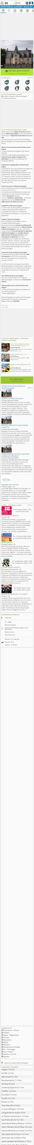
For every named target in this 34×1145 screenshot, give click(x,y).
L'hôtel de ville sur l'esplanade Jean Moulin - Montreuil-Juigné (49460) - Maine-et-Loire (18, 66)
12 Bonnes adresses (9, 98)
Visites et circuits (9, 1054)
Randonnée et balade (11, 1047)
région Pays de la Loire (22, 132)
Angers (7, 1069)
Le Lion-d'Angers (12, 1109)
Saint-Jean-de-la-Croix (15, 1134)
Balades (6, 1056)
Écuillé (8, 1098)
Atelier (5, 1042)
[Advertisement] (17, 26)
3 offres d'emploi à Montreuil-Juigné (15, 96)
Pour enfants (8, 1052)
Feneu (7, 1101)
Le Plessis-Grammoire (15, 1116)
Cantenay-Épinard (12, 1087)
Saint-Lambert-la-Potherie (16, 1141)
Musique (6, 1044)
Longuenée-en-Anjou (13, 1112)
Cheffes (8, 1091)
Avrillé (7, 1073)
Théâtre (6, 1032)
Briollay (8, 1083)
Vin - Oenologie (9, 1049)
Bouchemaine (11, 1080)
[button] (17, 72)
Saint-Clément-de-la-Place (16, 1127)
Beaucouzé (9, 1076)
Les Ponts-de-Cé (12, 1119)
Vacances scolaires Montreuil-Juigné (16, 1063)
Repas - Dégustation (11, 1035)
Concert (6, 1037)
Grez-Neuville (10, 1105)
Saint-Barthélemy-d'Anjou (16, 1123)
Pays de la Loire (10, 635)
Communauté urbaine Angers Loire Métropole (16, 628)
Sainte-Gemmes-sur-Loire (16, 1130)
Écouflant (8, 1094)
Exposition (7, 1040)
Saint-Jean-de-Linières (13, 1137)
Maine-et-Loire (9, 632)
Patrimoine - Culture (11, 1030)
